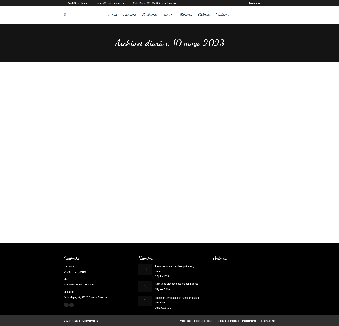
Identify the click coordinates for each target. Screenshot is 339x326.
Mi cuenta (254, 3)
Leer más (83, 223)
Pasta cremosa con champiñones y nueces (174, 268)
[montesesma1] (233, 285)
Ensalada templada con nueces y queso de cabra (177, 300)
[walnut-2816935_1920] (220, 272)
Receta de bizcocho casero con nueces (176, 283)
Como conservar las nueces (98, 211)
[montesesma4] (247, 272)
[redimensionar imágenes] (145, 269)
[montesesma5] (233, 272)
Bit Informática (90, 320)
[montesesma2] (220, 285)
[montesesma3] (260, 272)
